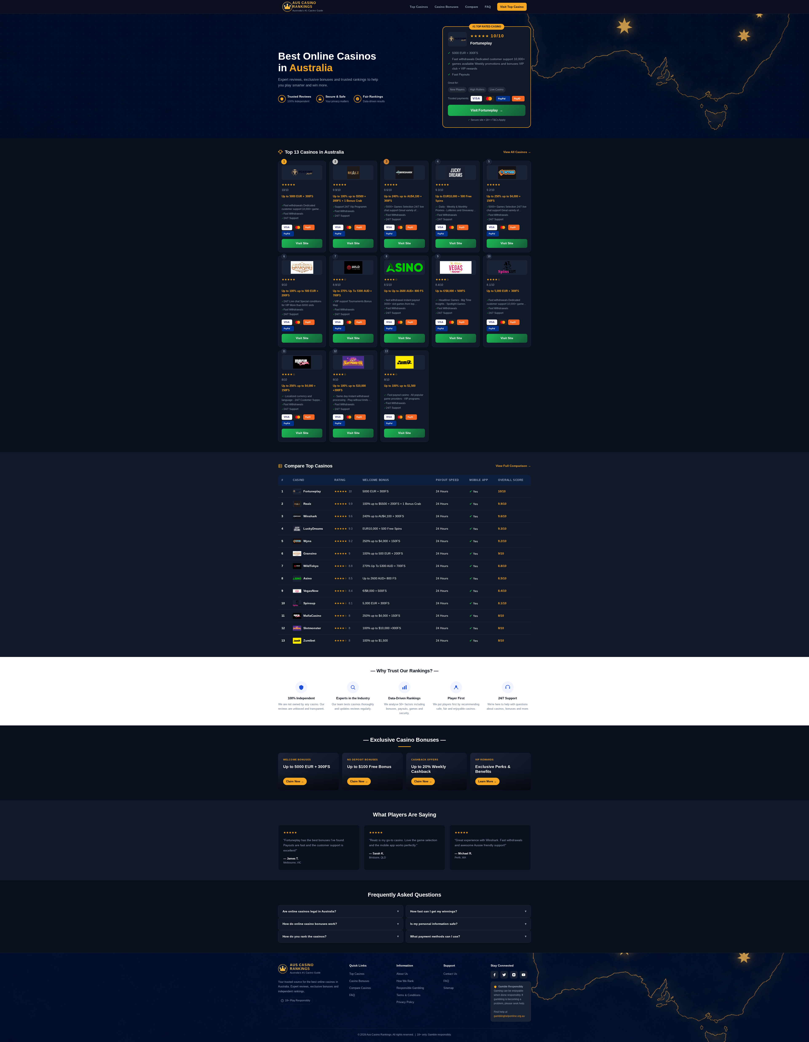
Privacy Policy (405, 1002)
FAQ (488, 6)
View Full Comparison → (513, 465)
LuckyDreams (313, 528)
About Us (402, 973)
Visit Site (302, 243)
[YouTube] (523, 975)
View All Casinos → (517, 152)
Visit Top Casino (512, 6)
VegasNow (310, 590)
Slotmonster (312, 628)
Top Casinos (419, 6)
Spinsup (309, 603)
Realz (307, 503)
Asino (307, 578)
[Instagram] (514, 975)
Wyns (307, 541)
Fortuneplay (312, 491)
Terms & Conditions (408, 995)
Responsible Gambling (410, 988)
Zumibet (309, 640)
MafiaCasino (312, 615)
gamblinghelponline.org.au (509, 1016)
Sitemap (448, 988)
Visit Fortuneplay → (487, 110)
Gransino (310, 553)
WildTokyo (311, 566)
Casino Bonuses (446, 6)
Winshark (310, 516)
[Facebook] (494, 975)
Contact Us (450, 973)
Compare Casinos (360, 988)
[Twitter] (504, 975)
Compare (471, 6)
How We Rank (405, 981)
